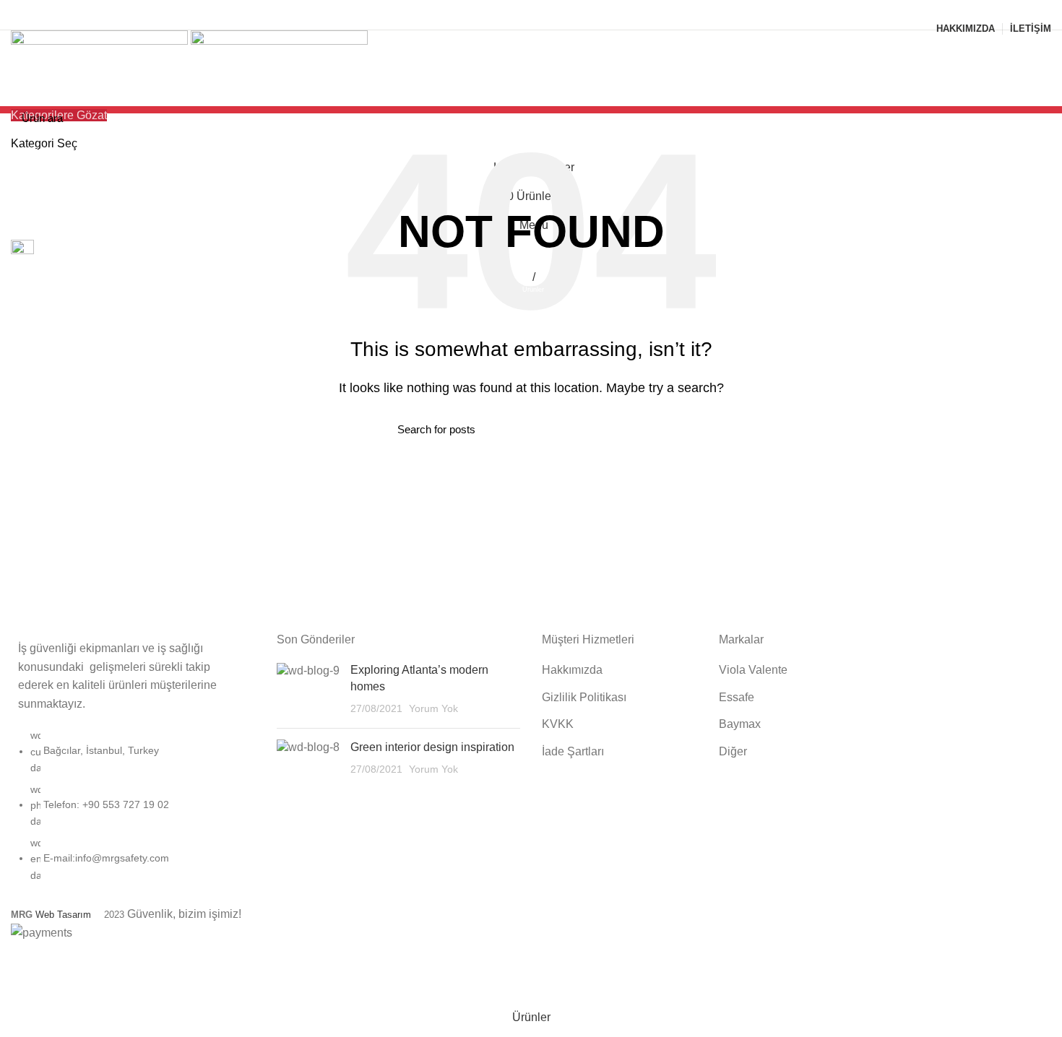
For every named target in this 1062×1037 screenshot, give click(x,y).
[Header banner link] (531, 518)
